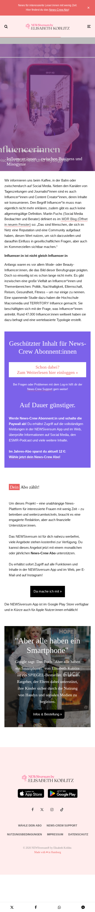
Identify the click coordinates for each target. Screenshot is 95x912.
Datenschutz (78, 834)
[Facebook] (32, 809)
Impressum (55, 834)
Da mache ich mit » (48, 591)
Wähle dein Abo (30, 825)
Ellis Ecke (12, 150)
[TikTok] (62, 809)
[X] (42, 809)
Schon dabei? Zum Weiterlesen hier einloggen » (47, 370)
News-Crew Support (39, 389)
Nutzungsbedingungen (24, 834)
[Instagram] (52, 809)
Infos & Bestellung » (47, 714)
